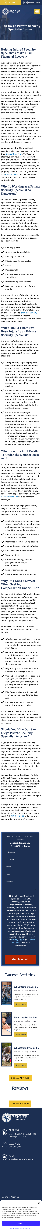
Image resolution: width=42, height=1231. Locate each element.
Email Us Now (34, 3)
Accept (21, 1223)
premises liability (29, 313)
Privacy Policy (27, 1228)
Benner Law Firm (14, 154)
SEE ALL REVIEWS (20, 1103)
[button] (39, 1203)
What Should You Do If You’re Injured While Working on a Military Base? (26, 1048)
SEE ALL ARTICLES (20, 1078)
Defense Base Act (9, 497)
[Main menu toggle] (37, 11)
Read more (21, 1005)
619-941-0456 (11, 174)
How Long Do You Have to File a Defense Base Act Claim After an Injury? (26, 1017)
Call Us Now (13, 3)
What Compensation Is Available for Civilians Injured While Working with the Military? (26, 987)
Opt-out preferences (16, 1228)
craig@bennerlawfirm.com (21, 1159)
